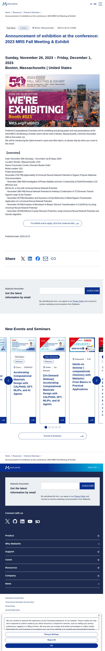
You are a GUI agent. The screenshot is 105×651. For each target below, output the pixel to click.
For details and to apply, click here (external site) (52, 223)
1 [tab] (45, 427)
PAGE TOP (92, 467)
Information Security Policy (14, 598)
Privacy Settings (51, 634)
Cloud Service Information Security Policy (19, 602)
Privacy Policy (78, 301)
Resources (17, 12)
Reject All (52, 640)
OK (51, 645)
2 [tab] (50, 427)
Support (9, 551)
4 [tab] (56, 427)
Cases (8, 559)
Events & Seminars (32, 12)
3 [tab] (53, 427)
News (8, 583)
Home (7, 12)
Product (9, 535)
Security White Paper (12, 610)
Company (10, 575)
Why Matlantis (13, 543)
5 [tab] (60, 427)
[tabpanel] (52, 380)
